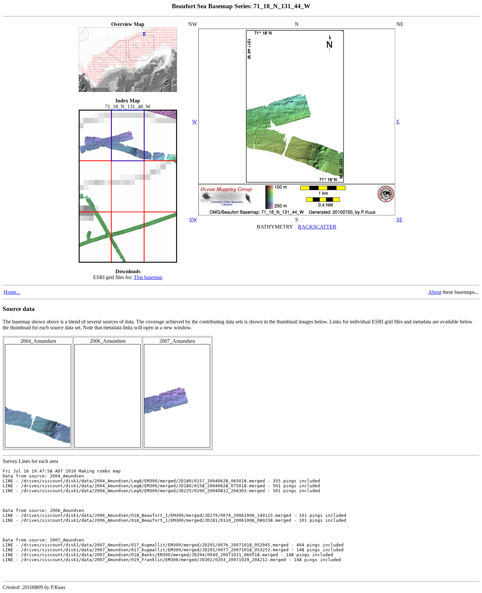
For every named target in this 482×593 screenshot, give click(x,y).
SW (193, 219)
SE (399, 219)
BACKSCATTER (317, 227)
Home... (12, 292)
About (434, 292)
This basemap (148, 277)
